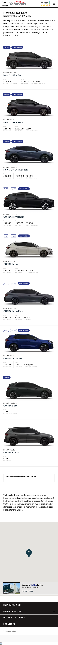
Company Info (10, 631)
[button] (29, 554)
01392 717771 (27, 591)
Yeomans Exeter (32, 585)
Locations (9, 624)
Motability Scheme (14, 618)
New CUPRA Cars (12, 605)
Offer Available (17, 47)
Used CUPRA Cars (13, 611)
